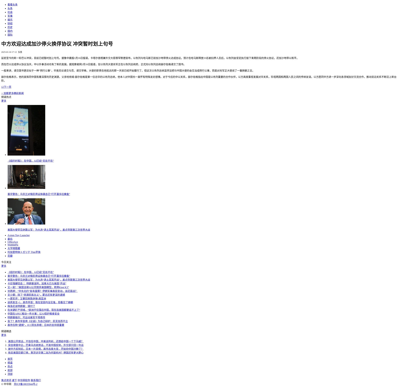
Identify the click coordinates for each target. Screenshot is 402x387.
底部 (10, 370)
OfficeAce (13, 242)
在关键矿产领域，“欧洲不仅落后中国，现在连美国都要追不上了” (44, 310)
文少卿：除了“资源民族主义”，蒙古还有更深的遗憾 (36, 295)
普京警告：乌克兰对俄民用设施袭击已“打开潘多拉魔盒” (39, 194)
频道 (10, 362)
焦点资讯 (6, 380)
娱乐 (10, 19)
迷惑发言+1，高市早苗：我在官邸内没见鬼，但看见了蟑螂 (40, 302)
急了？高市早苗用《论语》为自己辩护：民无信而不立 (38, 321)
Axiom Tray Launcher (19, 235)
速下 (14, 380)
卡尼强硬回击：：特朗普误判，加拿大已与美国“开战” (37, 283)
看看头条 (13, 4)
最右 (10, 239)
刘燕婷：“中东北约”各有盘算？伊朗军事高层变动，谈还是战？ (43, 291)
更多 (3, 100)
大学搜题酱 (14, 248)
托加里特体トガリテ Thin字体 (24, 252)
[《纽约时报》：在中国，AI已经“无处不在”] (26, 154)
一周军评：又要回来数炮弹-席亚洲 (27, 298)
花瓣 (10, 256)
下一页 (7, 87)
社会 (10, 12)
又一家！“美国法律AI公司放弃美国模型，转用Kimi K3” (38, 287)
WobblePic (13, 244)
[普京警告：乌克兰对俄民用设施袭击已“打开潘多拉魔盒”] (26, 188)
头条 (10, 8)
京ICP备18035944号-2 (25, 384)
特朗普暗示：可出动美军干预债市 (26, 317)
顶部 (10, 374)
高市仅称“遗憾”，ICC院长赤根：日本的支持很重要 (36, 325)
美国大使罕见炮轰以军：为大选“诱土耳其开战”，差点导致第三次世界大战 (49, 229)
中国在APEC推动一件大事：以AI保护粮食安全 (34, 313)
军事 (10, 16)
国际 (10, 34)
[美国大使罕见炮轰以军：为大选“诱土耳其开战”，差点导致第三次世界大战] (26, 223)
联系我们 (36, 380)
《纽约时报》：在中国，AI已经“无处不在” (31, 160)
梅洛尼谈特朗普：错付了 (21, 306)
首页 (10, 359)
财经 (10, 23)
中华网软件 (24, 380)
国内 (10, 31)
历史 (10, 27)
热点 (10, 366)
